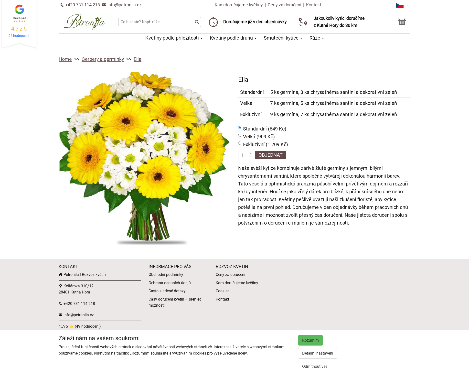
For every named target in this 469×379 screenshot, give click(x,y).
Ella (137, 59)
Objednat (270, 155)
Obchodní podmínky (166, 274)
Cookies (222, 291)
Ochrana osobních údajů (170, 283)
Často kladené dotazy (167, 291)
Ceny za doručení (284, 4)
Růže (315, 38)
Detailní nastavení (317, 353)
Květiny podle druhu (232, 38)
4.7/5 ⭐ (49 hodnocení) (80, 326)
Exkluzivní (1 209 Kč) (265, 144)
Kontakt (313, 4)
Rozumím (310, 340)
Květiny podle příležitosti (172, 38)
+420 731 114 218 (82, 4)
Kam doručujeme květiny (239, 4)
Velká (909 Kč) (259, 137)
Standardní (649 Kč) (264, 129)
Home (65, 59)
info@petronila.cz (124, 4)
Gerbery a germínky (103, 59)
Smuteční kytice (282, 38)
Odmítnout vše (314, 366)
